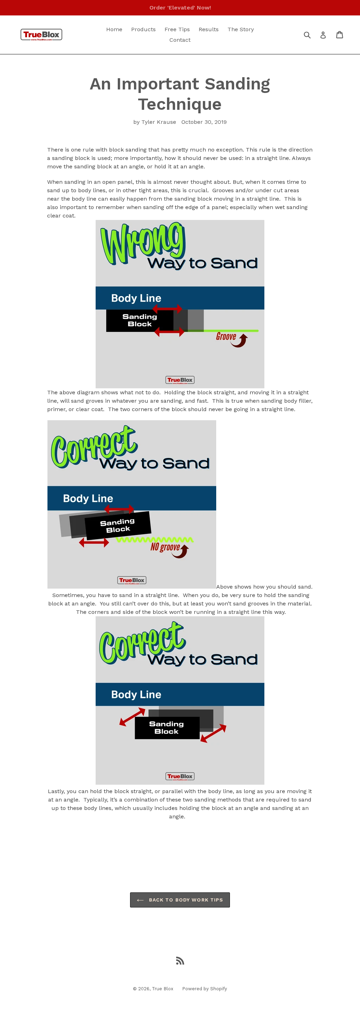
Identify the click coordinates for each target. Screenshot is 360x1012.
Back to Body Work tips (185, 900)
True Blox (162, 988)
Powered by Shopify (204, 988)
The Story (240, 29)
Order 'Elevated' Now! (180, 7)
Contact (180, 39)
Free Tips (177, 29)
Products (143, 29)
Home (114, 29)
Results (209, 29)
